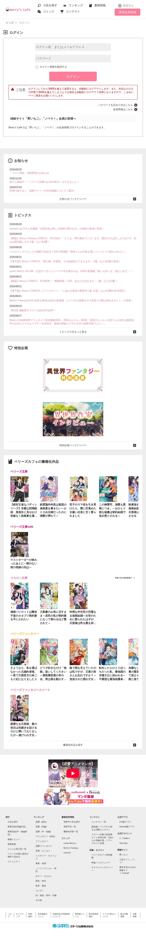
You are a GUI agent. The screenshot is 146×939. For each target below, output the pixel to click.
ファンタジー (42, 841)
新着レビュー (14, 839)
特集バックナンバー (100, 862)
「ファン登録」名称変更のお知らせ (29, 173)
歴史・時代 (41, 881)
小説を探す (50, 5)
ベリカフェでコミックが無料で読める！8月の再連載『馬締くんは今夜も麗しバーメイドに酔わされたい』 (68, 251)
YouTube (123, 843)
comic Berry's (69, 843)
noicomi (67, 853)
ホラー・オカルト (44, 876)
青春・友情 (41, 863)
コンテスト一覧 (98, 822)
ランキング (76, 5)
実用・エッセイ (43, 851)
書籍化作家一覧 (70, 831)
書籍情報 (100, 5)
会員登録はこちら (123, 109)
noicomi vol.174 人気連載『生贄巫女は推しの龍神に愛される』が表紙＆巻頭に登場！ (57, 228)
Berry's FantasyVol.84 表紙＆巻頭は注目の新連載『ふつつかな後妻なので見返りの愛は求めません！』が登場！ (71, 300)
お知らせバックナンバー (73, 198)
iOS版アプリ (125, 822)
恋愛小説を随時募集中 (123, 578)
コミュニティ (14, 861)
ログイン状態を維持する (53, 66)
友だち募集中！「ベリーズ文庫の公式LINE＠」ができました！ (44, 181)
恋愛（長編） (42, 826)
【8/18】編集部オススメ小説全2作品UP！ (33, 310)
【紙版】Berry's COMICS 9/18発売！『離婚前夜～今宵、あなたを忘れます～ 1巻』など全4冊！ (63, 281)
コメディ (40, 890)
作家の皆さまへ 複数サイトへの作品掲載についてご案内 (42, 190)
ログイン (128, 5)
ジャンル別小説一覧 (17, 849)
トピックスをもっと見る (73, 331)
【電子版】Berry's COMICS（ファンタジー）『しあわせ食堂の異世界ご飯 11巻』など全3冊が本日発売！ (68, 290)
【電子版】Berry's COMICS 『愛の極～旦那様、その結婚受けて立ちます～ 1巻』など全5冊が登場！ (65, 261)
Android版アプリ (127, 826)
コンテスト (73, 11)
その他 (39, 900)
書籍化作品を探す (73, 744)
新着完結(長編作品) (17, 826)
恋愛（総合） (42, 822)
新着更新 (12, 844)
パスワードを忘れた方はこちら (115, 104)
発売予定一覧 (69, 826)
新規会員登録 (127, 12)
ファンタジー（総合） (46, 836)
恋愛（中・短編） (44, 831)
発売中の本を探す (71, 822)
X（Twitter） (125, 838)
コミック (48, 11)
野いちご (123, 854)
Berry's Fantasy (70, 848)
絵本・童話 (41, 885)
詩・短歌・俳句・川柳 (46, 895)
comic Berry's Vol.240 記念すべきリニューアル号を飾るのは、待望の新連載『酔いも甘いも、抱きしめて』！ (71, 271)
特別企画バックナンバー (73, 445)
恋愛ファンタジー (44, 846)
